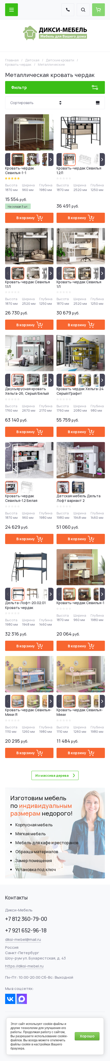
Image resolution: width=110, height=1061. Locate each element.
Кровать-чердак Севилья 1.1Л (27, 284)
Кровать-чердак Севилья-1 (80, 602)
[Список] (98, 103)
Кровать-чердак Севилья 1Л (79, 284)
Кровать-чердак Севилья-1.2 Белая (21, 498)
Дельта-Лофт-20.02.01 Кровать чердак (25, 605)
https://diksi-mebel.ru (24, 966)
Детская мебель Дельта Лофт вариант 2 (79, 498)
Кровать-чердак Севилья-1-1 (19, 170)
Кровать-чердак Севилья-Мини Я (28, 712)
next (50, 159)
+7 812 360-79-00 (26, 918)
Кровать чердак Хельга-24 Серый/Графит (80, 391)
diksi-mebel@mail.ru (23, 939)
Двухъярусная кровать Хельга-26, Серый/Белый (27, 391)
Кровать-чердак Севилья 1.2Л (79, 170)
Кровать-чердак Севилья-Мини (80, 712)
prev (7, 159)
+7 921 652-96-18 (26, 930)
